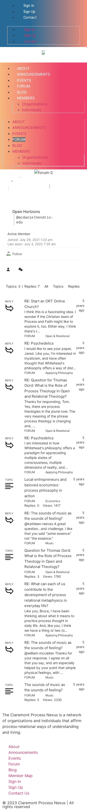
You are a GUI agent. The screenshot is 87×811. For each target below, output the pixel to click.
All (46, 286)
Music (49, 543)
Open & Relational (57, 336)
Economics (52, 501)
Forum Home (36, 186)
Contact (29, 18)
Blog (17, 145)
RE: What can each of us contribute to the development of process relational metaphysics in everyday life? (45, 595)
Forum (18, 139)
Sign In (28, 6)
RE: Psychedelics (39, 343)
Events (19, 133)
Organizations (34, 104)
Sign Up (28, 12)
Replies (74, 286)
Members (26, 98)
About (18, 121)
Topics (58, 286)
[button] (43, 23)
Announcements (29, 127)
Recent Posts (67, 186)
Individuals (31, 109)
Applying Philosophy (59, 373)
